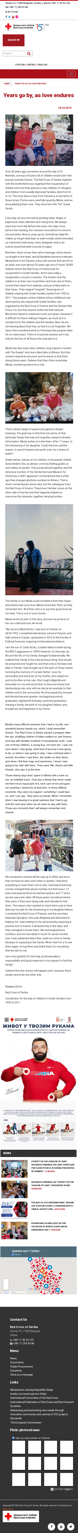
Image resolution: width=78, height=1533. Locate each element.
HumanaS (16, 1418)
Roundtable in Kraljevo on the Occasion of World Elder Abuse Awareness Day (49, 1226)
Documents (17, 1362)
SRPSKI (32, 64)
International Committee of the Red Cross (34, 1397)
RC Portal (12, 12)
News (13, 1358)
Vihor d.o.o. (8, 1509)
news (7, 83)
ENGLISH (42, 64)
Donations (16, 1370)
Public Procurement (21, 1366)
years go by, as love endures (30, 83)
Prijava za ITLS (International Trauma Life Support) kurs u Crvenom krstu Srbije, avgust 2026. (52, 1205)
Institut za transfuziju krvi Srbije (28, 1393)
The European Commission (25, 1422)
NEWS (7, 1153)
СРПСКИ (20, 64)
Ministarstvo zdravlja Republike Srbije (31, 1389)
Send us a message (21, 1374)
